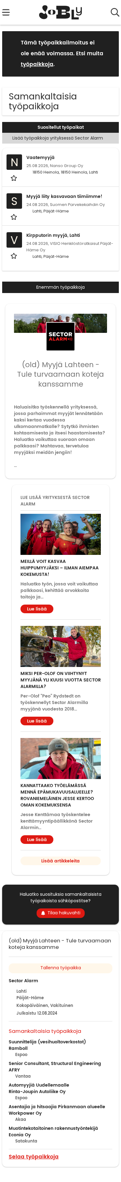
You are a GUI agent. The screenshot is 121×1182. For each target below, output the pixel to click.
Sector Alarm (23, 980)
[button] (109, 53)
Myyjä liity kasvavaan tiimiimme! (64, 196)
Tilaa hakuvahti (63, 913)
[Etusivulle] (60, 12)
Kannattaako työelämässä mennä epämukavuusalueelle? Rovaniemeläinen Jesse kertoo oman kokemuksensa (57, 795)
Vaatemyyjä (40, 157)
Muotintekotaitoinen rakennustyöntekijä (53, 1128)
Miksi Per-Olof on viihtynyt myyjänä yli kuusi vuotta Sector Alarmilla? (60, 680)
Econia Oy (20, 1134)
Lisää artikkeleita (60, 861)
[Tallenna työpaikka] (14, 177)
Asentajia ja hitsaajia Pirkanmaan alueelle (57, 1106)
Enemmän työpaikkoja (60, 287)
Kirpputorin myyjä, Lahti (53, 235)
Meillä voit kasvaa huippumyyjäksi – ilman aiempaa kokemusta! (59, 568)
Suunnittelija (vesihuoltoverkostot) (47, 1042)
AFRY (14, 1070)
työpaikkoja (37, 64)
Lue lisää (37, 609)
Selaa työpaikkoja (34, 1156)
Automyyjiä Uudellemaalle (39, 1085)
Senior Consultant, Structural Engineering (55, 1063)
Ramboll (18, 1048)
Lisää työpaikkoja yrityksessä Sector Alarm (57, 138)
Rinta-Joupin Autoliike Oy (37, 1091)
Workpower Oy (25, 1113)
